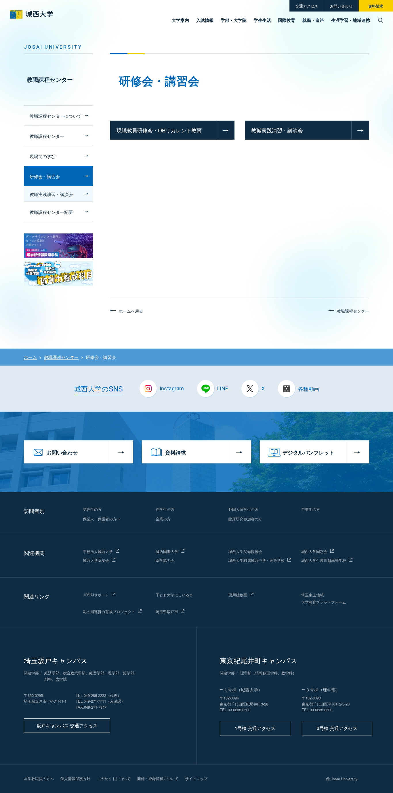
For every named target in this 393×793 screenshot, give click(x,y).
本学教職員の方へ (39, 778)
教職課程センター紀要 (51, 212)
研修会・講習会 (45, 176)
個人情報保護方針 (75, 778)
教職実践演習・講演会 (277, 130)
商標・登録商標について (157, 778)
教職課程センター (50, 79)
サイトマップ (196, 778)
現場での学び (43, 156)
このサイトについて (114, 778)
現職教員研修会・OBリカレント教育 (159, 130)
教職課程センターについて (55, 116)
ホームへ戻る (131, 311)
